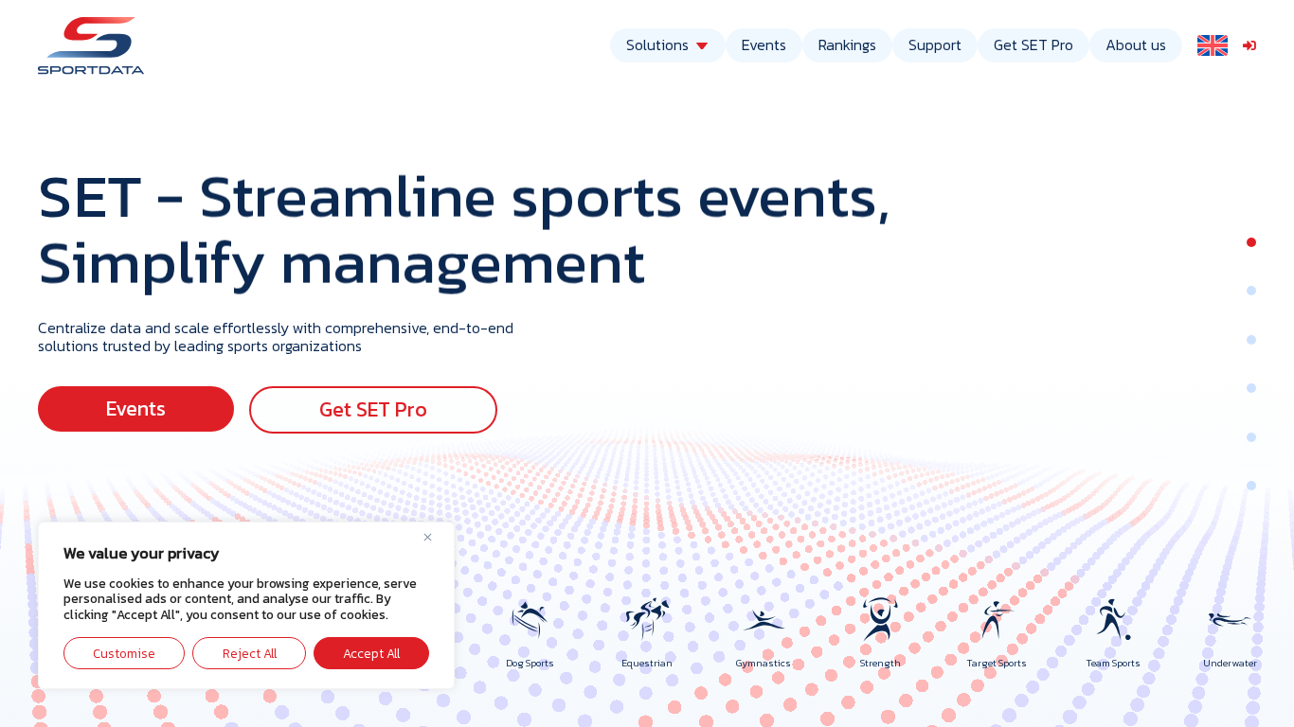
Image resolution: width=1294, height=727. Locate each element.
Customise (124, 653)
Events (764, 44)
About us (1135, 44)
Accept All (371, 653)
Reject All (250, 653)
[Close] (434, 537)
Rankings (847, 44)
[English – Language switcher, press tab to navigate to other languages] (1212, 45)
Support (935, 44)
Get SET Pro (1033, 44)
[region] (246, 605)
